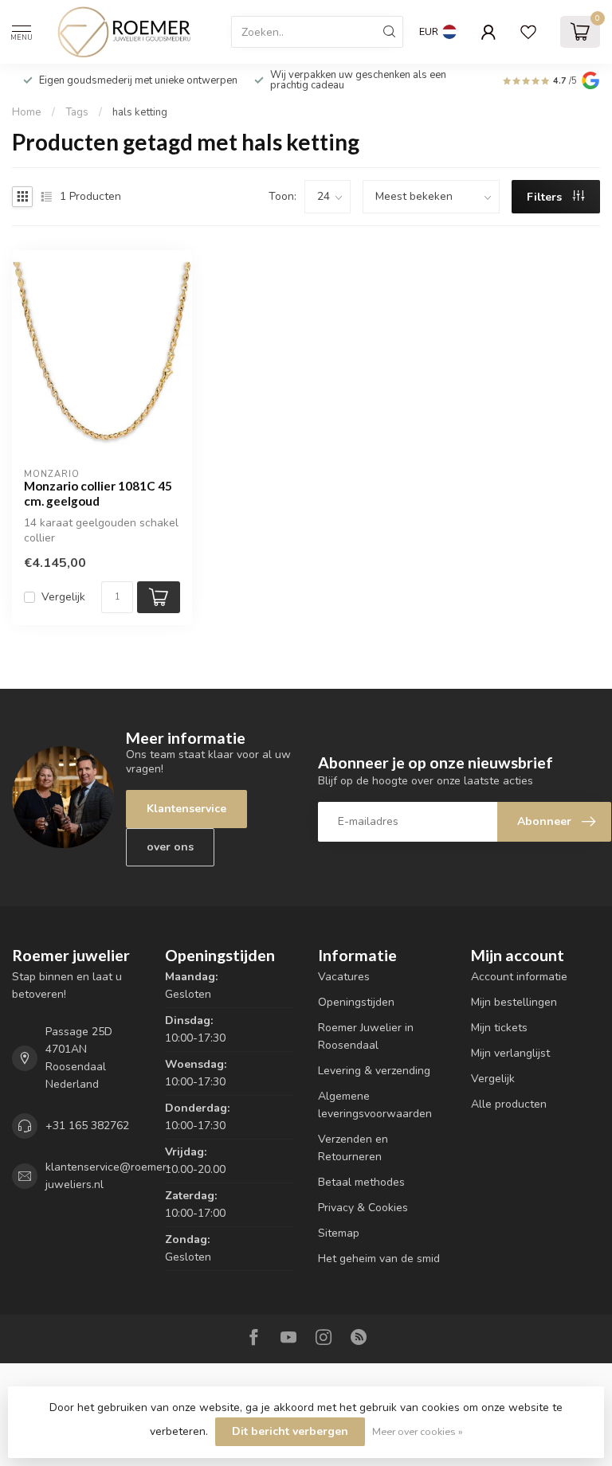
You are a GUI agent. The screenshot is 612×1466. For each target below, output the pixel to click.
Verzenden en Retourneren (353, 1148)
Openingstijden (356, 1002)
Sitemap (338, 1233)
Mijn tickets (499, 1027)
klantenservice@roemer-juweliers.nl (108, 1175)
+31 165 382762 (87, 1125)
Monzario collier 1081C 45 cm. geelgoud (98, 493)
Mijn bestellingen (514, 1002)
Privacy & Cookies (363, 1207)
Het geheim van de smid (379, 1258)
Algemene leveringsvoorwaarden (375, 1105)
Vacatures (344, 976)
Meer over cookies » (417, 1431)
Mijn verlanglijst (510, 1053)
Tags (76, 112)
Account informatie (519, 976)
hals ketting (139, 112)
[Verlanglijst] (528, 32)
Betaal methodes (361, 1182)
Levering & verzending (374, 1070)
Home (26, 112)
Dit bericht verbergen (290, 1431)
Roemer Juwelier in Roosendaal (366, 1036)
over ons (170, 846)
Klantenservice (186, 808)
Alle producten (509, 1104)
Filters (546, 197)
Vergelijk (63, 597)
